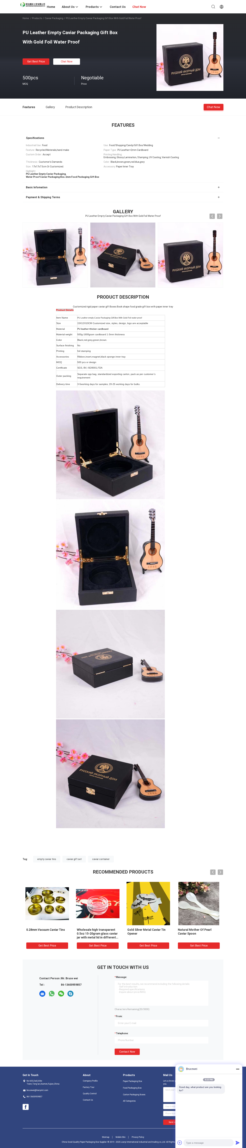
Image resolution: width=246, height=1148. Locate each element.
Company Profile (90, 1081)
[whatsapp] (52, 994)
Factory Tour (88, 1087)
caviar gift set (74, 859)
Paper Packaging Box (132, 1081)
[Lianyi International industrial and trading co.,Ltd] (32, 4)
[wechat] (61, 994)
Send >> (172, 1122)
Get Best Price (36, 61)
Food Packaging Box (132, 1088)
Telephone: (122, 1033)
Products (37, 18)
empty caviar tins (46, 859)
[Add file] (179, 1142)
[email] (42, 994)
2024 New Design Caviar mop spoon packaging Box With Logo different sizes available (198, 933)
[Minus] (238, 1069)
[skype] (70, 994)
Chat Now (66, 61)
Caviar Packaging (54, 18)
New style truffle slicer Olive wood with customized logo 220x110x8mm (96, 933)
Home (26, 18)
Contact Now (127, 1051)
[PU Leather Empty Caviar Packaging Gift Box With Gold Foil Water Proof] (189, 57)
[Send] (237, 1142)
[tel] (80, 994)
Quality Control (90, 1093)
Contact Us (88, 1100)
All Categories (129, 1101)
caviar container (101, 859)
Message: (121, 977)
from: (119, 1016)
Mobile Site (120, 1137)
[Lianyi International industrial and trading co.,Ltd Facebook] (26, 1107)
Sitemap (105, 1137)
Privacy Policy (138, 1137)
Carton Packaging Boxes (134, 1094)
